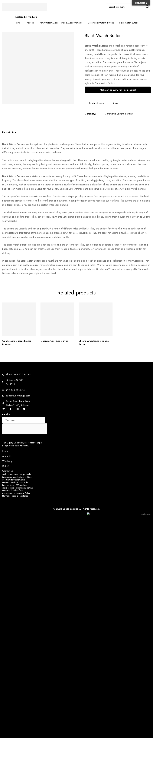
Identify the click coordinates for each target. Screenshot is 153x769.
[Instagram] (17, 409)
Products (30, 22)
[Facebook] (10, 409)
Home (17, 22)
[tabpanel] (76, 208)
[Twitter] (24, 409)
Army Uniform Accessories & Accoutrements (61, 22)
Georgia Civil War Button (54, 341)
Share (115, 103)
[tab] (9, 132)
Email (6, 414)
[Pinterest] (3, 409)
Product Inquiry (96, 103)
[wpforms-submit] (41, 416)
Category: (90, 113)
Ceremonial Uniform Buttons (101, 22)
